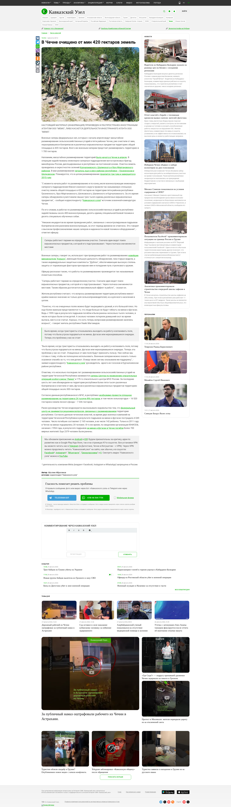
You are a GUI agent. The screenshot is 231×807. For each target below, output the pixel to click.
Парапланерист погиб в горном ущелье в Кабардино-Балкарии (146, 569)
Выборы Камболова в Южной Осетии (116, 28)
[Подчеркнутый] (78, 530)
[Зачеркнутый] (83, 530)
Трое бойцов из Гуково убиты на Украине (62, 569)
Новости (46, 3)
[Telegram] (37, 42)
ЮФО (56, 25)
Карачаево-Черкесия (49, 21)
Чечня (171, 21)
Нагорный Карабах (81, 21)
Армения (81, 17)
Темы (56, 3)
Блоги (119, 3)
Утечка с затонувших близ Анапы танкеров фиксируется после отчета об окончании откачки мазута (171, 627)
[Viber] (37, 50)
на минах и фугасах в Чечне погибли (105, 428)
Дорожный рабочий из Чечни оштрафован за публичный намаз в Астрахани (58, 627)
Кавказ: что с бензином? (54, 28)
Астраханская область (94, 17)
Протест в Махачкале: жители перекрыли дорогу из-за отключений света (164, 721)
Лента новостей (55, 33)
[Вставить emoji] (89, 530)
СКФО (147, 21)
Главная (44, 33)
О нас (119, 792)
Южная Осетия (180, 21)
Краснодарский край (66, 21)
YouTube (63, 456)
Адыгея (61, 17)
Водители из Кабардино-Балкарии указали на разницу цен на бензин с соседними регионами (165, 67)
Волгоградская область (112, 17)
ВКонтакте (73, 452)
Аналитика (79, 3)
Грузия (125, 17)
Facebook (49, 452)
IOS (86, 439)
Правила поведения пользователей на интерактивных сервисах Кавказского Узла (92, 802)
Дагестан (133, 17)
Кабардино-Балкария (156, 17)
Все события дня (182, 590)
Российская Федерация (98, 21)
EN (188, 3)
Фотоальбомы (143, 3)
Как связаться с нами (133, 792)
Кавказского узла (92, 200)
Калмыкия (169, 17)
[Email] (37, 67)
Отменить (127, 554)
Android (78, 439)
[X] (37, 54)
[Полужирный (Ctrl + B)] (69, 530)
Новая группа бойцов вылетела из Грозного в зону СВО (69, 577)
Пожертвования (150, 792)
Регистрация (75, 554)
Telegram (73, 446)
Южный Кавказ (47, 25)
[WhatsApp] (37, 46)
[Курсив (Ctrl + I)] (73, 530)
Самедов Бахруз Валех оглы (157, 413)
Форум (109, 3)
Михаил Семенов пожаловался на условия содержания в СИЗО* (164, 190)
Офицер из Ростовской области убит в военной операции (144, 577)
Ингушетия (142, 17)
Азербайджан (71, 17)
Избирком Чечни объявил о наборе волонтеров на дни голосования (160, 166)
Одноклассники (89, 452)
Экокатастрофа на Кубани (178, 28)
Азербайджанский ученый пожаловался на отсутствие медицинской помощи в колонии (132, 627)
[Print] (37, 71)
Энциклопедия (95, 3)
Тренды (66, 3)
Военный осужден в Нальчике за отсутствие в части (141, 585)
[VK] (37, 38)
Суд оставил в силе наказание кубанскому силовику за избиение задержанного (95, 627)
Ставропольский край (158, 21)
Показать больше (115, 777)
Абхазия (45, 17)
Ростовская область (115, 21)
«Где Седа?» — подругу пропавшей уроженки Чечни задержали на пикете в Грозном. (163, 677)
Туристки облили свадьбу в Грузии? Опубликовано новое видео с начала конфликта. (64, 770)
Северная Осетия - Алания (133, 21)
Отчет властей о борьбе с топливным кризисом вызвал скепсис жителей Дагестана (165, 116)
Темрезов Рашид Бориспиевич (158, 346)
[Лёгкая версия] (179, 3)
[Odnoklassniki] (37, 59)
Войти (184, 11)
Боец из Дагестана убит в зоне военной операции (66, 585)
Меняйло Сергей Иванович (157, 380)
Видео (129, 3)
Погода (157, 3)
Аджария (54, 17)
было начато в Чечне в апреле (111, 157)
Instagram (61, 452)
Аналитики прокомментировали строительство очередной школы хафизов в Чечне (164, 289)
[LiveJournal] (37, 63)
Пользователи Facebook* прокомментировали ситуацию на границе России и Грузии (165, 238)
